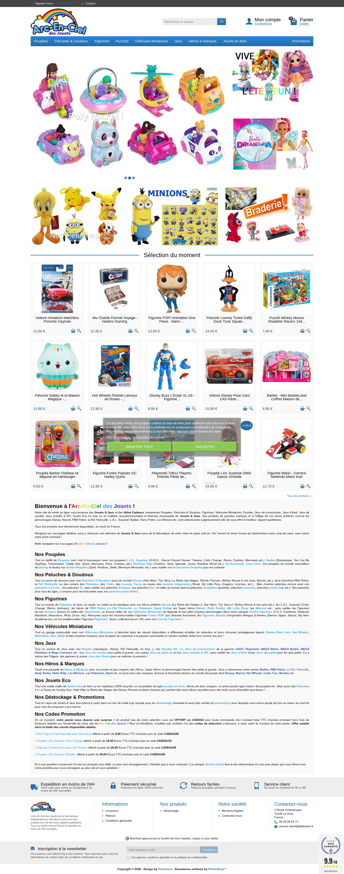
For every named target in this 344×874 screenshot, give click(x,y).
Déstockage (58, 697)
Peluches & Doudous (71, 41)
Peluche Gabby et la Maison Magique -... (57, 397)
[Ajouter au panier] (73, 331)
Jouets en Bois (235, 41)
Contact (90, 3)
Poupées (41, 41)
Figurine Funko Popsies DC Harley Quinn (115, 475)
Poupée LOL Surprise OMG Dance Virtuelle (229, 475)
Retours (110, 815)
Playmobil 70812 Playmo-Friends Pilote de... (172, 475)
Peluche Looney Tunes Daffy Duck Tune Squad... (229, 319)
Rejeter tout (139, 447)
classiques (101, 649)
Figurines (102, 41)
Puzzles (122, 41)
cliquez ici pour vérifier (205, 838)
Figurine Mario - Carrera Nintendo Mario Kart (287, 475)
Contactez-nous (232, 815)
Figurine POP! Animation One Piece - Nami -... (172, 319)
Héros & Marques (203, 41)
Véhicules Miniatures (151, 41)
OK (222, 21)
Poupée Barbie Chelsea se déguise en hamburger (57, 475)
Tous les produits (297, 495)
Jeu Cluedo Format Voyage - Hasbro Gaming (115, 319)
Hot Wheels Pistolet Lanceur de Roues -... (114, 397)
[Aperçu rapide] (79, 331)
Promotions (301, 41)
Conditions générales (119, 820)
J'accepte (204, 447)
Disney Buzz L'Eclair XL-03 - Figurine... (172, 397)
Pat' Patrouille (129, 649)
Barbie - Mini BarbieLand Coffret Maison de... (286, 397)
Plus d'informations (118, 437)
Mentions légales (232, 810)
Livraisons (112, 810)
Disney (114, 649)
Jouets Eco (57, 680)
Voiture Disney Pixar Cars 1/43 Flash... (229, 397)
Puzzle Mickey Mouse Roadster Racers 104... (286, 319)
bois (147, 649)
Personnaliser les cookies (148, 437)
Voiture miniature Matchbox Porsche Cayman (57, 319)
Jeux (178, 41)
